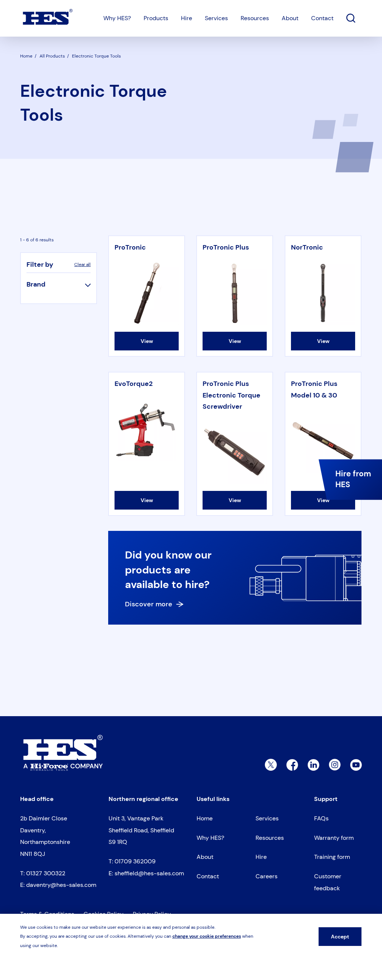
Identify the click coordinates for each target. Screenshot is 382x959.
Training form (332, 857)
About (290, 18)
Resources (255, 18)
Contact (322, 18)
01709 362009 (135, 861)
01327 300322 (45, 873)
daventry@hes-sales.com (61, 885)
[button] (58, 284)
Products (156, 18)
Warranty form (334, 838)
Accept (340, 936)
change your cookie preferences (206, 936)
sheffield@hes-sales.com (149, 873)
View (147, 341)
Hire (186, 18)
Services (216, 18)
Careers (267, 876)
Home (205, 818)
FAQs (321, 818)
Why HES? (117, 18)
